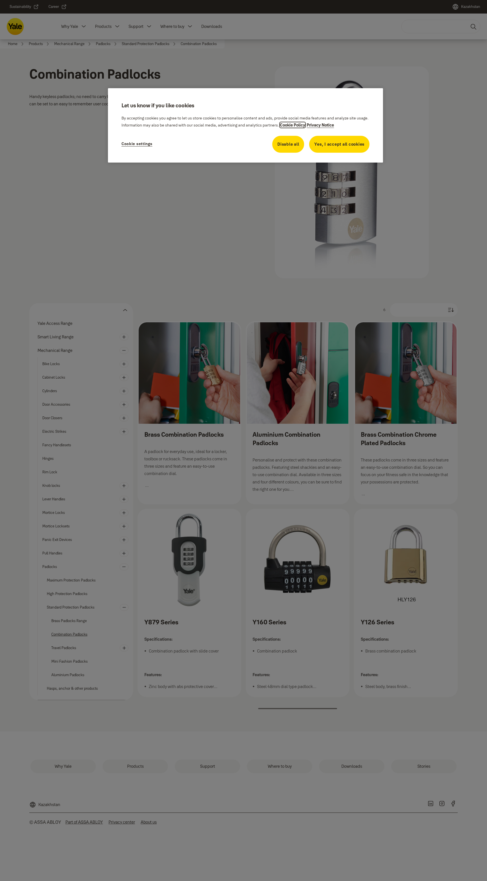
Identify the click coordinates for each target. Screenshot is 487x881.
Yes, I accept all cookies (339, 144)
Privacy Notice (320, 125)
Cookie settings (136, 143)
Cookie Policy (292, 125)
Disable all (288, 144)
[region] (245, 125)
